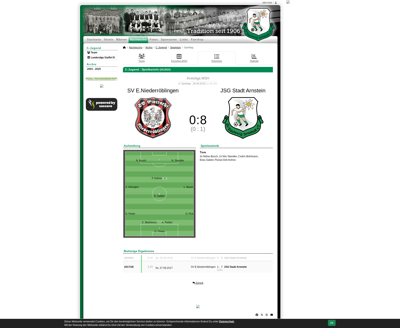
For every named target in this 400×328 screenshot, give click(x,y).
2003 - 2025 (94, 69)
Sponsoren (169, 39)
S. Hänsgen (132, 187)
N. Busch (141, 160)
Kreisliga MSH (179, 61)
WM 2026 (267, 2)
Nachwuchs (138, 39)
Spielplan (175, 47)
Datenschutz (226, 321)
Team (93, 52)
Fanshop (197, 39)
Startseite (94, 39)
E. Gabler (159, 196)
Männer (121, 39)
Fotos (154, 39)
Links (184, 39)
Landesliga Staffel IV (102, 57)
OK (332, 323)
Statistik (254, 61)
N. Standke (177, 160)
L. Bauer (188, 187)
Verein (108, 39)
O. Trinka (159, 231)
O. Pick (189, 213)
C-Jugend (94, 48)
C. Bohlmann (149, 222)
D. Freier (130, 213)
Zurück (199, 283)
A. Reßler (167, 222)
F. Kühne (159, 178)
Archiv (92, 64)
